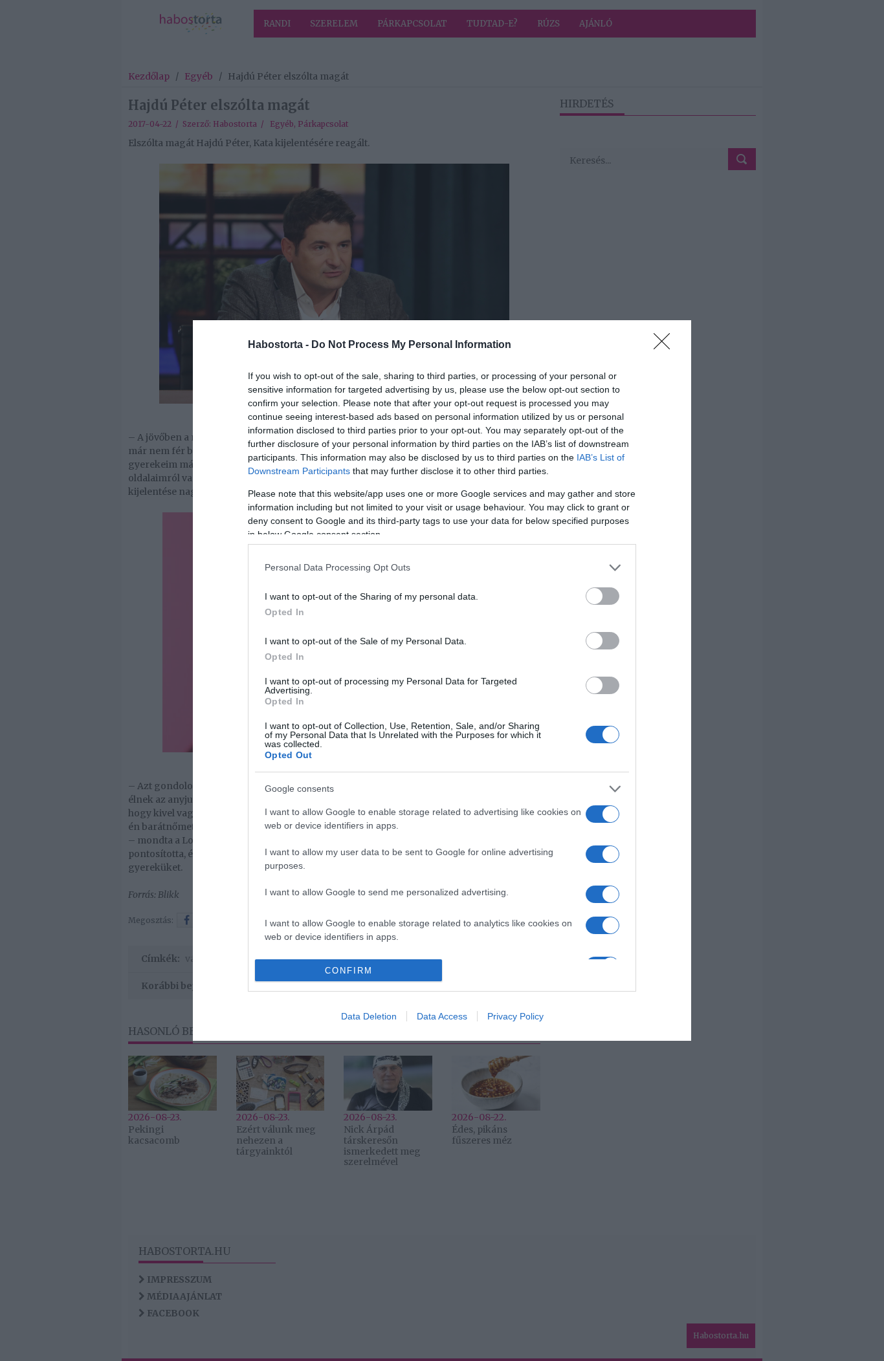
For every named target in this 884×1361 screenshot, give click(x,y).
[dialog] (442, 680)
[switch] (602, 596)
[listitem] (442, 567)
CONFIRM (349, 970)
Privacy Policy (515, 1016)
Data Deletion (369, 1016)
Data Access (442, 1016)
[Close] (666, 345)
